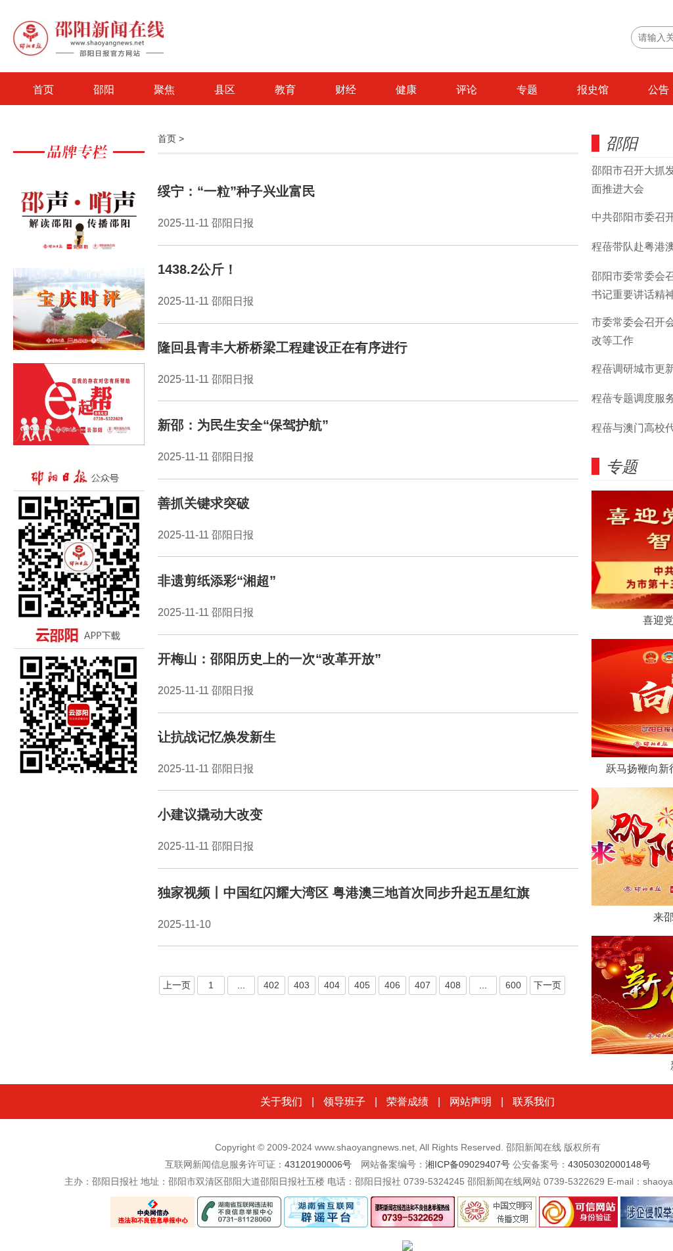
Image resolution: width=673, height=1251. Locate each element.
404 (332, 985)
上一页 (177, 985)
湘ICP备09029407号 (467, 1164)
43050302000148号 (609, 1164)
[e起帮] (79, 410)
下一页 (547, 985)
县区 (224, 89)
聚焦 (164, 89)
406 (392, 985)
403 (302, 985)
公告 (658, 89)
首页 (43, 89)
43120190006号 (318, 1164)
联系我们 (534, 1101)
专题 (527, 89)
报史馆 (593, 89)
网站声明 (471, 1101)
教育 (285, 89)
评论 (466, 89)
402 (271, 985)
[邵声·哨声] (79, 220)
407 (422, 985)
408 (453, 985)
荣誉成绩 (407, 1101)
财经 (345, 89)
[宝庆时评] (79, 315)
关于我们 (281, 1101)
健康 (406, 89)
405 (362, 985)
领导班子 (344, 1101)
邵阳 (103, 89)
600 (513, 985)
